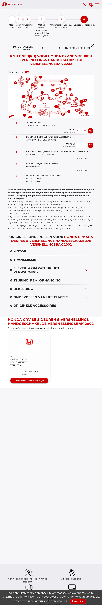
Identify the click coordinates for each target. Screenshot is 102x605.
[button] (92, 45)
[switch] (27, 72)
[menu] (97, 4)
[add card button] (90, 130)
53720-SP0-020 (33, 181)
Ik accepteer (78, 601)
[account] (85, 4)
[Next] (58, 48)
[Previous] (44, 48)
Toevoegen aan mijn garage (29, 380)
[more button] (85, 130)
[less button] (77, 130)
